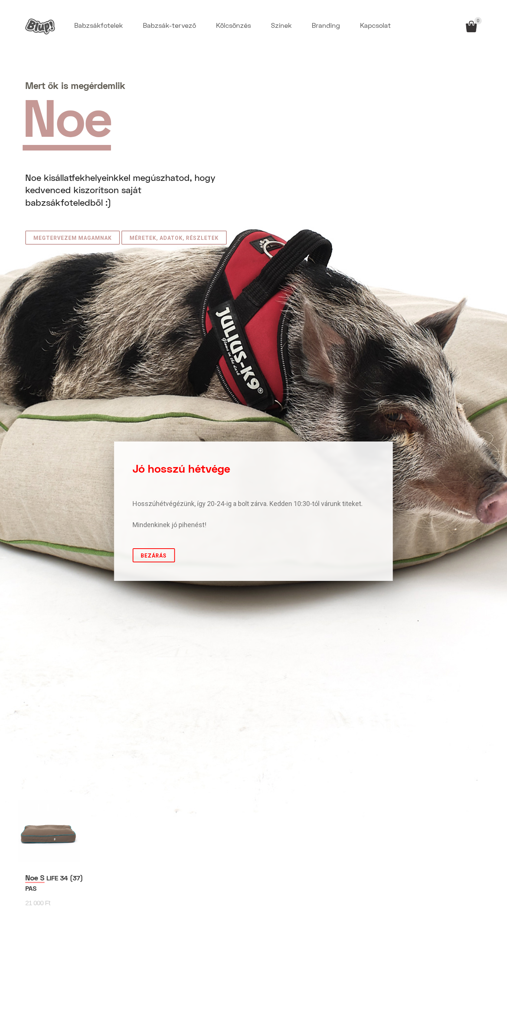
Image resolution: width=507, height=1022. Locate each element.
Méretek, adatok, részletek (174, 238)
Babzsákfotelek (98, 26)
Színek (281, 26)
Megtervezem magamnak (72, 238)
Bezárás (154, 556)
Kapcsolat (375, 26)
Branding (326, 26)
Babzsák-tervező (169, 26)
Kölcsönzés (233, 26)
